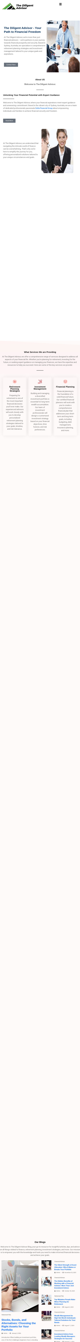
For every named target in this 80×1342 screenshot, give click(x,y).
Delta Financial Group (44, 108)
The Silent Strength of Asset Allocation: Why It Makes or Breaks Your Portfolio (65, 1267)
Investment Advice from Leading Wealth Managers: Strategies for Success (64, 1336)
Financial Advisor (59, 1261)
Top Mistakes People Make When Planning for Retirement (64, 1302)
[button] (60, 4)
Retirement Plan (6, 1315)
